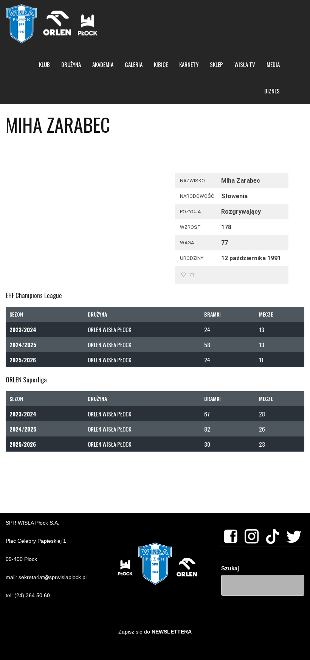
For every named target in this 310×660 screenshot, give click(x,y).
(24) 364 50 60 (32, 595)
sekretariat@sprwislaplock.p (52, 577)
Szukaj (230, 568)
